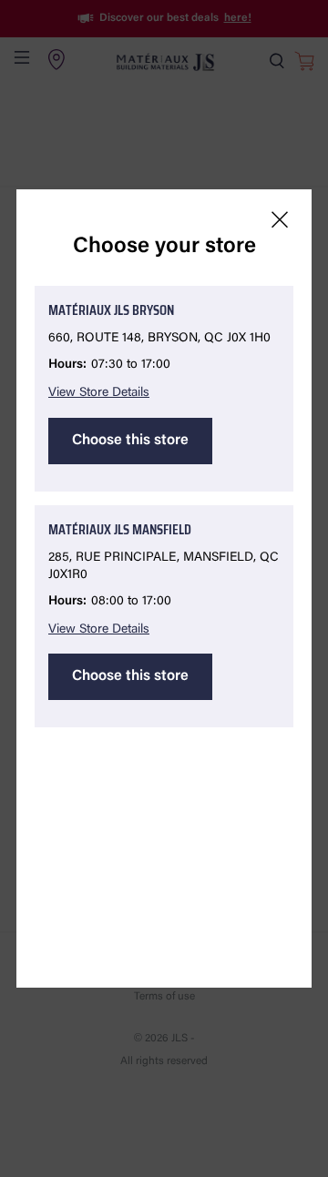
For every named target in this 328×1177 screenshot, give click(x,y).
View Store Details (98, 393)
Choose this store (130, 440)
